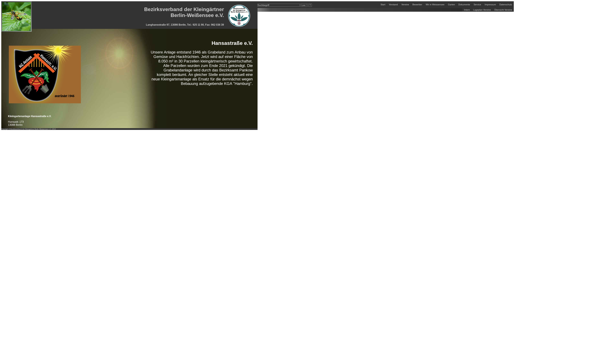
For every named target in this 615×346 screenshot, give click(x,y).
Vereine (405, 4)
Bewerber (417, 4)
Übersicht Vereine (503, 10)
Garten (451, 4)
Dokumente (464, 4)
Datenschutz (505, 4)
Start (383, 4)
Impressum (490, 4)
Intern (467, 10)
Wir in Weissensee (435, 4)
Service (477, 4)
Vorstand (393, 4)
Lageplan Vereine (482, 10)
